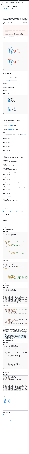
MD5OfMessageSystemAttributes (12, 108)
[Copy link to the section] (2, 40)
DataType (10, 51)
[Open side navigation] (1, 5)
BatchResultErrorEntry (10, 122)
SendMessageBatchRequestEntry (11, 80)
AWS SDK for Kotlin (6, 404)
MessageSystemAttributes (11, 58)
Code (8, 98)
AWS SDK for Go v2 (6, 401)
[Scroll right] (24, 2)
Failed (6, 96)
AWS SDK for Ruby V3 (7, 408)
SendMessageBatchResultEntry (12, 129)
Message (8, 100)
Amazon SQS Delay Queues (20, 337)
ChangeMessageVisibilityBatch (14, 211)
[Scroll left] (5, 2)
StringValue (11, 53)
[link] (18, 4)
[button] (5, 11)
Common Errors (24, 134)
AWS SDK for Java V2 (7, 402)
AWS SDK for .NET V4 (7, 399)
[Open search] (27, 2)
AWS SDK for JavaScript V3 (7, 403)
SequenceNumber (9, 110)
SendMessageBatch (21, 210)
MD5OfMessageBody (10, 107)
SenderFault (9, 101)
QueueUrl (6, 68)
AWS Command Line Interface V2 (8, 398)
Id (7, 46)
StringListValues (12, 52)
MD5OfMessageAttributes (11, 106)
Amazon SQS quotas (18, 204)
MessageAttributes (10, 47)
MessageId (9, 109)
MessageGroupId (9, 57)
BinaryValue (11, 50)
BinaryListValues (12, 49)
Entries (4, 79)
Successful (4, 126)
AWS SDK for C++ (6, 400)
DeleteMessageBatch (6, 211)
